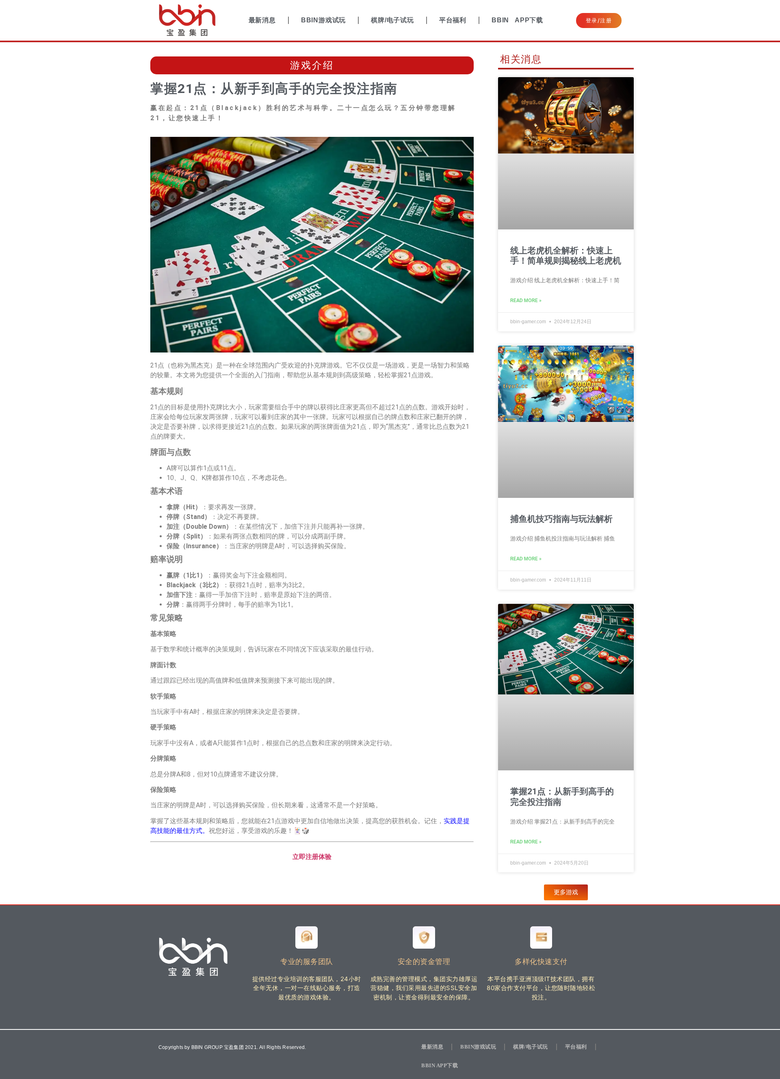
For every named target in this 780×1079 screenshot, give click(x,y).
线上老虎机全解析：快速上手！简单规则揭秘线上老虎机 (565, 256)
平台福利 (452, 20)
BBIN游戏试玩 (323, 20)
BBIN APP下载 (517, 20)
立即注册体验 (312, 857)
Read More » (526, 300)
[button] (566, 892)
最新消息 (262, 20)
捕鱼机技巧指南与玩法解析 (561, 519)
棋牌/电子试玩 (392, 20)
